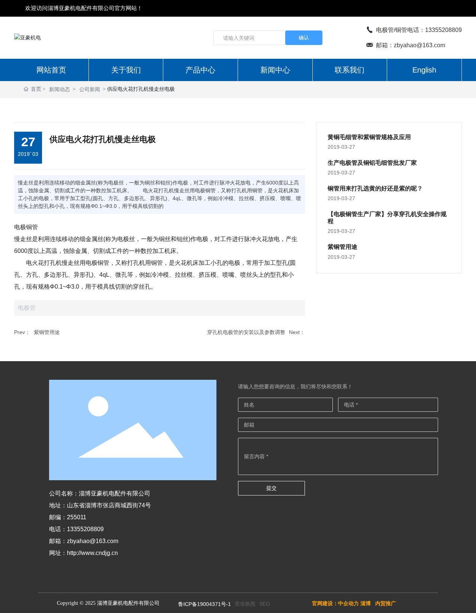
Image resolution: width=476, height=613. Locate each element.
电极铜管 (26, 227)
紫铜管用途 (47, 332)
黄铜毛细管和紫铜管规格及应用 (369, 137)
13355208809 (85, 529)
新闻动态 (59, 89)
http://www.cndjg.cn (92, 553)
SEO (264, 604)
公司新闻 (89, 89)
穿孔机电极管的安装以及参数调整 (246, 332)
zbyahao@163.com (92, 541)
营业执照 (245, 604)
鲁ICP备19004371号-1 (204, 604)
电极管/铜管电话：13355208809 (419, 30)
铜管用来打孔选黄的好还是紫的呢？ (375, 188)
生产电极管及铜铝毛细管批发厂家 (372, 163)
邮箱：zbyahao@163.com (410, 45)
